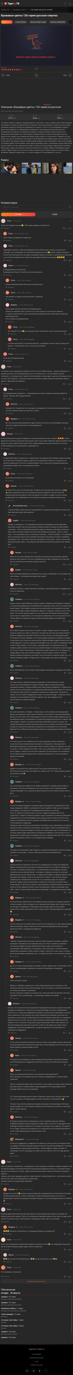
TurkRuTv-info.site (36, 1365)
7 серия (12, 1321)
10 (66, 564)
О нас (36, 1361)
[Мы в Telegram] (33, 1371)
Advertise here (47, 104)
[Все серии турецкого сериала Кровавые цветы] (36, 75)
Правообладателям (37, 1358)
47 (66, 228)
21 (66, 399)
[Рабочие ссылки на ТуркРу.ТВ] (46, 1371)
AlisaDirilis (18, 1299)
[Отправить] (70, 207)
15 (66, 384)
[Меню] (2, 3)
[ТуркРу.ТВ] (11, 3)
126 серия (9, 1333)
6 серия (12, 1327)
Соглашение (36, 1354)
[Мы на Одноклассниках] (39, 1371)
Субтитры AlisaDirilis (7, 1299)
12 (66, 1033)
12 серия (11, 1315)
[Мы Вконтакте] (27, 1371)
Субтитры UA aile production (10, 1311)
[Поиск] (65, 3)
